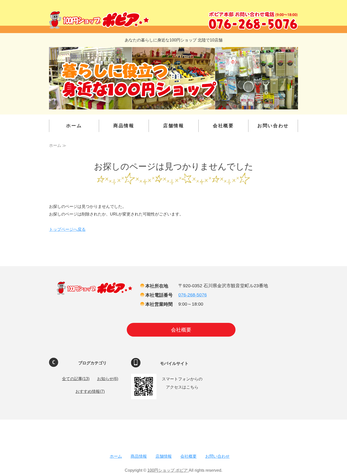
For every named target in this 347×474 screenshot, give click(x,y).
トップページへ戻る (67, 229)
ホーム (74, 125)
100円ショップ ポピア (168, 470)
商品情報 (123, 125)
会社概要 (223, 125)
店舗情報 (173, 125)
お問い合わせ (273, 125)
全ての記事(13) (75, 379)
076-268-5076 (192, 294)
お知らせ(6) (107, 379)
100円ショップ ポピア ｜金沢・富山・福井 (99, 20)
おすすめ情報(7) (90, 391)
